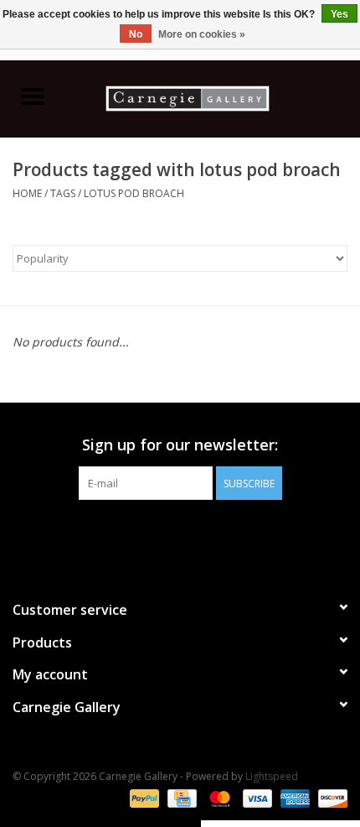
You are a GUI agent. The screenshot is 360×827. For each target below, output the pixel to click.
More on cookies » (201, 34)
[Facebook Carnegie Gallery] (134, 534)
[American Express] (293, 797)
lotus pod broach (134, 193)
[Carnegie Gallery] (213, 97)
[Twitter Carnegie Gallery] (165, 534)
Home (27, 193)
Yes (339, 14)
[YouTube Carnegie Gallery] (195, 534)
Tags (62, 193)
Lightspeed (271, 776)
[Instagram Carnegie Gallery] (225, 534)
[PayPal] (143, 797)
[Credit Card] (180, 797)
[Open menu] (32, 95)
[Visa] (256, 797)
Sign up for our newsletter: (180, 445)
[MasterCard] (218, 797)
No (135, 34)
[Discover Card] (329, 797)
